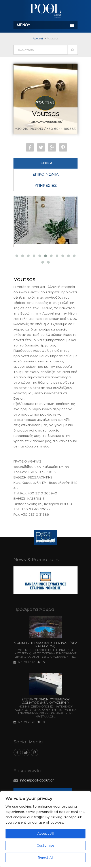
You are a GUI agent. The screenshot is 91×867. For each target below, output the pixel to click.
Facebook (30, 147)
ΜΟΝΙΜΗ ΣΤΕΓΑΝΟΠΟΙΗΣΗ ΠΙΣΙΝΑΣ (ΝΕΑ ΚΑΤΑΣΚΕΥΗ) (45, 644)
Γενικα (45, 163)
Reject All (45, 857)
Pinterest (63, 147)
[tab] (45, 163)
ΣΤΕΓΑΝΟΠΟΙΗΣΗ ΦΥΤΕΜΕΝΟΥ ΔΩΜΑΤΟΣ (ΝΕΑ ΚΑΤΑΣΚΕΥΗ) (45, 701)
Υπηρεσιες (46, 185)
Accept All (45, 833)
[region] (45, 829)
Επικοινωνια (45, 174)
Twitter (41, 147)
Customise (45, 845)
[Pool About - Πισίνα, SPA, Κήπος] (45, 11)
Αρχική (38, 38)
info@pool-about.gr (37, 780)
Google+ (52, 147)
